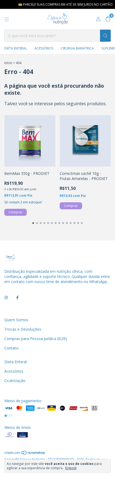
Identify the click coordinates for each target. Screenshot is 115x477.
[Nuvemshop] (25, 453)
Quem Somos (16, 319)
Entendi (70, 468)
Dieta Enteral (15, 48)
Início (8, 63)
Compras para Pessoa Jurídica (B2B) (35, 338)
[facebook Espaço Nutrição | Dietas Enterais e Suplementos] (17, 297)
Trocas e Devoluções (22, 329)
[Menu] (6, 19)
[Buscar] (105, 36)
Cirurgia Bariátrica (77, 48)
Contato (11, 348)
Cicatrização (14, 380)
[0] (108, 19)
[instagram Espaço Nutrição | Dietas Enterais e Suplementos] (6, 297)
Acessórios (43, 48)
